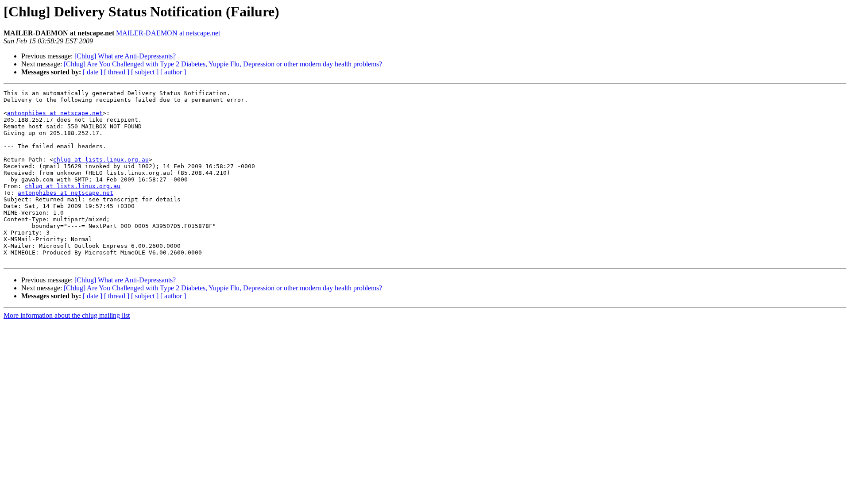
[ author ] (173, 72)
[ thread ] (116, 72)
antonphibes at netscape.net (55, 113)
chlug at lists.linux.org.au (101, 159)
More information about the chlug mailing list (67, 315)
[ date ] (92, 72)
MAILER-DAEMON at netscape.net (168, 33)
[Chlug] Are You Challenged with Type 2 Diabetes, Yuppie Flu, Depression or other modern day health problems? (223, 64)
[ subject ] (144, 72)
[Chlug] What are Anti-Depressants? (125, 56)
